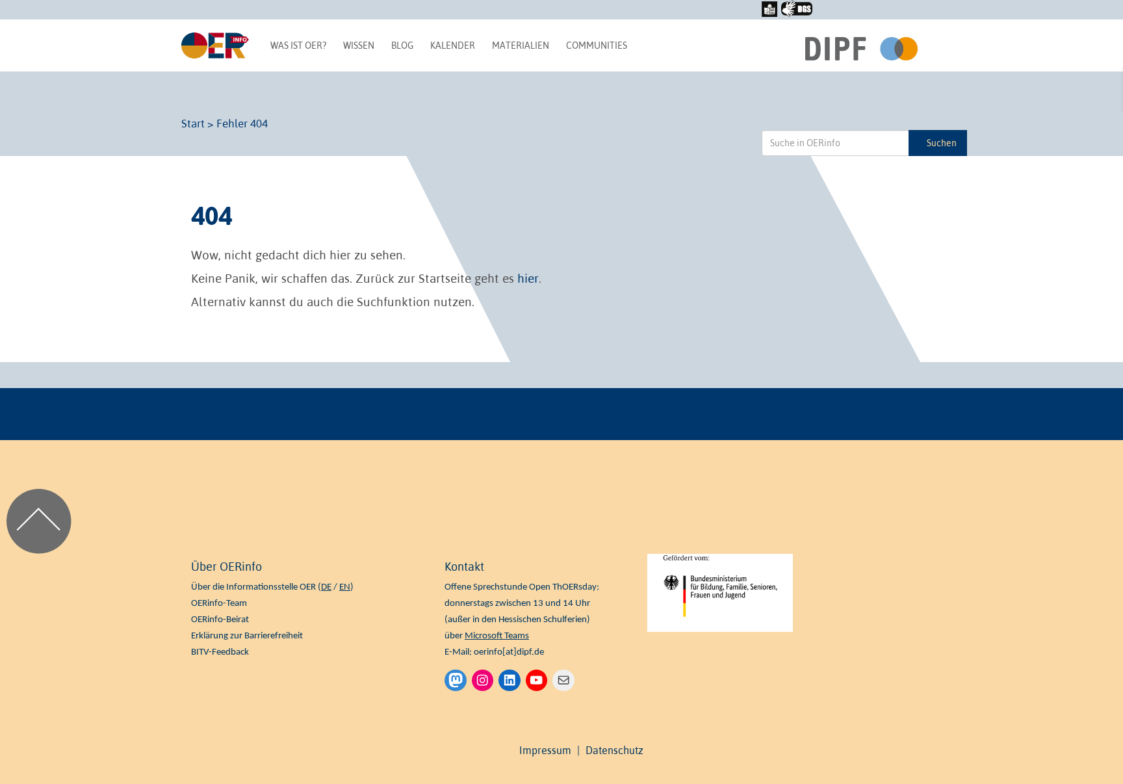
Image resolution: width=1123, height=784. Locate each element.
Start (193, 123)
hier (528, 278)
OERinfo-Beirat (220, 620)
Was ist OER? (298, 45)
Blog (402, 45)
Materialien (520, 45)
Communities (596, 45)
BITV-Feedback (220, 652)
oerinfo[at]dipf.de (509, 652)
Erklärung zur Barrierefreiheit (247, 636)
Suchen (942, 143)
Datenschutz (614, 750)
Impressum (545, 750)
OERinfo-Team (219, 603)
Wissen (358, 45)
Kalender (452, 45)
